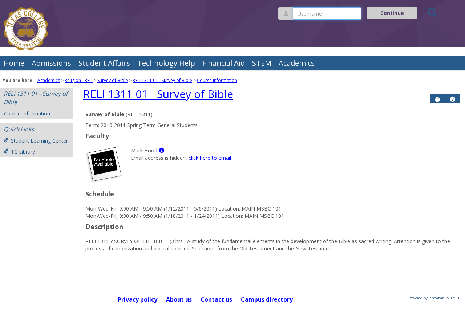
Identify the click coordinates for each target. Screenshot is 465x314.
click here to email (210, 157)
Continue (392, 12)
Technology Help (166, 63)
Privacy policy (137, 299)
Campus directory (267, 299)
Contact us (216, 299)
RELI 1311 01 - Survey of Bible (162, 80)
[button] (453, 99)
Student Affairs (104, 63)
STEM (261, 63)
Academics (297, 63)
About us (179, 299)
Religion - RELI (79, 80)
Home (14, 63)
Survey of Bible (112, 80)
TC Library (23, 151)
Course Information (217, 80)
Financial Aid (223, 63)
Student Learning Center (39, 140)
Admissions (51, 63)
